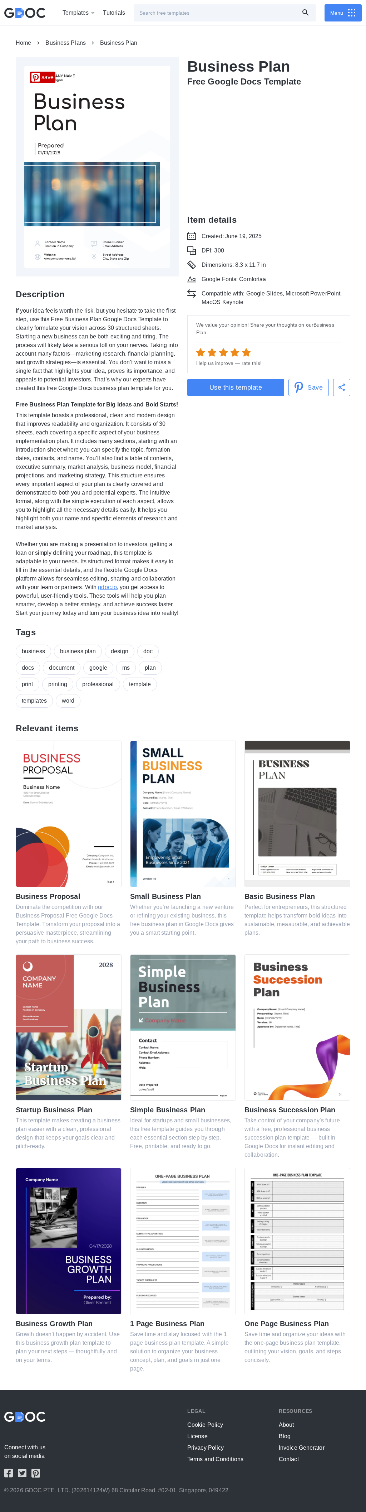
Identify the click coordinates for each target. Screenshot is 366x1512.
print (27, 684)
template (140, 684)
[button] (341, 387)
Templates (76, 13)
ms (126, 668)
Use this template (235, 387)
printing (58, 684)
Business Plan (118, 43)
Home (23, 43)
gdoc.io (107, 587)
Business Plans (65, 43)
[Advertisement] (268, 146)
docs (28, 668)
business (33, 651)
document (61, 668)
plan (150, 668)
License (197, 1436)
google (98, 668)
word (68, 701)
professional (98, 684)
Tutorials (114, 13)
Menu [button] (336, 13)
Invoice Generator (302, 1448)
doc (148, 651)
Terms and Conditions (215, 1459)
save (47, 77)
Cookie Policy (205, 1425)
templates (34, 701)
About (286, 1425)
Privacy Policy (205, 1448)
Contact (289, 1459)
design (119, 651)
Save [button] (315, 387)
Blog (285, 1436)
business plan (78, 651)
